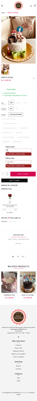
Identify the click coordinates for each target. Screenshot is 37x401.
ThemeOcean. (24, 392)
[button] (18, 150)
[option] (18, 40)
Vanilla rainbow (8, 137)
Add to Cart (23, 174)
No (11, 108)
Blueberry (6, 142)
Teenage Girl (12, 221)
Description (18, 235)
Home (3, 13)
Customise (18, 369)
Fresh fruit (24, 128)
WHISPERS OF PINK (9, 295)
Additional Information (18, 239)
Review (18, 244)
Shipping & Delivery (18, 351)
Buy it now (14, 180)
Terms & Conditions (18, 357)
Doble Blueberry (23, 137)
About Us (18, 366)
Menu (18, 378)
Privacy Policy (18, 348)
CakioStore (16, 393)
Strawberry (17, 142)
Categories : (4, 221)
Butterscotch (7, 133)
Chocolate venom (9, 123)
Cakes (18, 381)
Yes (17, 108)
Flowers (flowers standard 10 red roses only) (10, 205)
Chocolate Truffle (9, 119)
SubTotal (4, 185)
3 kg (25, 103)
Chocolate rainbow (10, 128)
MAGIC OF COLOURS (28, 295)
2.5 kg (18, 103)
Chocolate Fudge (16, 114)
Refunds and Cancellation (18, 354)
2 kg (11, 103)
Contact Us (19, 345)
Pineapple (19, 133)
